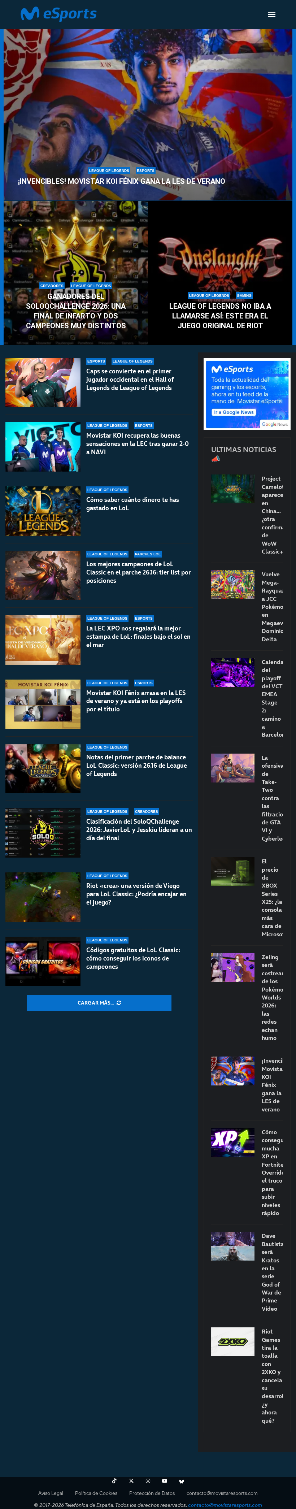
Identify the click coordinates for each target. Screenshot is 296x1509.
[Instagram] (148, 1480)
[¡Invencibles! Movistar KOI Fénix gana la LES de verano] (148, 110)
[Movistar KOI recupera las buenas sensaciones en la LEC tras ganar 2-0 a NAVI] (42, 447)
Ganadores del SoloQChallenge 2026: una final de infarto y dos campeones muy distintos (76, 311)
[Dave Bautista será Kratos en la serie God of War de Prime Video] (232, 1246)
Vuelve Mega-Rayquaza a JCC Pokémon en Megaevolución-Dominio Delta (272, 606)
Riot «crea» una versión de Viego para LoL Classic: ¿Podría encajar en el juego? (136, 894)
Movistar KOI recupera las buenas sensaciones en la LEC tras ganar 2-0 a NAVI (137, 443)
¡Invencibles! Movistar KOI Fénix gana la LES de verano (121, 181)
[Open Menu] (271, 14)
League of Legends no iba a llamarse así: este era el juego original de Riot (220, 316)
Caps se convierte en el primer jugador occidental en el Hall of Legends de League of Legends (130, 379)
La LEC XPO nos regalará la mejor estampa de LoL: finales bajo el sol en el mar (138, 636)
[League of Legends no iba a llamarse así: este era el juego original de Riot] (220, 273)
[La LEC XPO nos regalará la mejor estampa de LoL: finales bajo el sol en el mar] (42, 639)
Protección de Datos (152, 1493)
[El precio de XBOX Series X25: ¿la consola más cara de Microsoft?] (232, 871)
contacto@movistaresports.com (222, 1493)
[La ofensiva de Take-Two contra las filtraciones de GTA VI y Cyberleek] (232, 768)
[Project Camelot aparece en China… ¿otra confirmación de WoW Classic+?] (232, 488)
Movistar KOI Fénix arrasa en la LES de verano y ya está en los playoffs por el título (136, 701)
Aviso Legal (50, 1493)
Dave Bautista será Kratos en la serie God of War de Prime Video (272, 1272)
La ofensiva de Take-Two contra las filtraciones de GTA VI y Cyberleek (272, 798)
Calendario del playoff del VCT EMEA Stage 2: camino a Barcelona (272, 698)
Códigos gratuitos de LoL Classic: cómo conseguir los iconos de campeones (133, 958)
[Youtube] (164, 1480)
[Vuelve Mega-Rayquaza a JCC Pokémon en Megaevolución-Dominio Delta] (232, 584)
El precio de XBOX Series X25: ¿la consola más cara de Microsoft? (272, 897)
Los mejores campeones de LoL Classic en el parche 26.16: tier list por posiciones (138, 572)
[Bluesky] (181, 1480)
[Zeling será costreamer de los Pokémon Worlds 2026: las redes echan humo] (232, 967)
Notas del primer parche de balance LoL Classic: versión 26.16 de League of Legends (136, 765)
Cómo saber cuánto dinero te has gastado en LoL (132, 503)
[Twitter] (131, 1480)
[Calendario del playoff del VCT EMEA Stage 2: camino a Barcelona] (232, 672)
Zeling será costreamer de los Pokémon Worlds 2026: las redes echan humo (272, 997)
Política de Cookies (96, 1493)
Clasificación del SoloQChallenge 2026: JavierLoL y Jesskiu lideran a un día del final (139, 829)
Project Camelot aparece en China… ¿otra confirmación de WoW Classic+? (272, 514)
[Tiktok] (114, 1480)
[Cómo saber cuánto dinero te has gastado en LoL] (42, 511)
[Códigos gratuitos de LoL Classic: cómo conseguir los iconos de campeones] (42, 961)
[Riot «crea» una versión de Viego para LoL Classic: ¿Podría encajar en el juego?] (42, 897)
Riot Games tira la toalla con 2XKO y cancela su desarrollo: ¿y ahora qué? (272, 1375)
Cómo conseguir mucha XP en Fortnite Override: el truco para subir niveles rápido (272, 1172)
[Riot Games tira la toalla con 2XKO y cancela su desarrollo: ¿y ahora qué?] (232, 1341)
